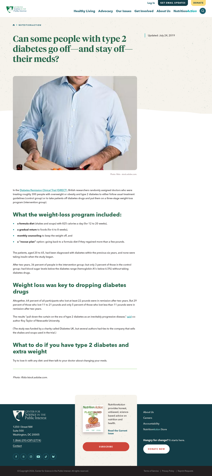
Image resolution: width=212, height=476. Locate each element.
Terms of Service (151, 471)
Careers (147, 417)
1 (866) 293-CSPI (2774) (27, 440)
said (129, 316)
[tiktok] (46, 456)
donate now (156, 449)
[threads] (23, 456)
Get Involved (143, 11)
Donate (198, 3)
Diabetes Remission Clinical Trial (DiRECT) (43, 190)
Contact (17, 445)
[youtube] (38, 456)
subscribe (106, 446)
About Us (163, 11)
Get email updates (173, 3)
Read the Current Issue (117, 432)
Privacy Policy (168, 471)
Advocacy (105, 11)
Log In (151, 2)
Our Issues (123, 11)
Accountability (151, 423)
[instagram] (31, 456)
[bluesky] (53, 456)
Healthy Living (84, 11)
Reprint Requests (185, 471)
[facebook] (16, 456)
